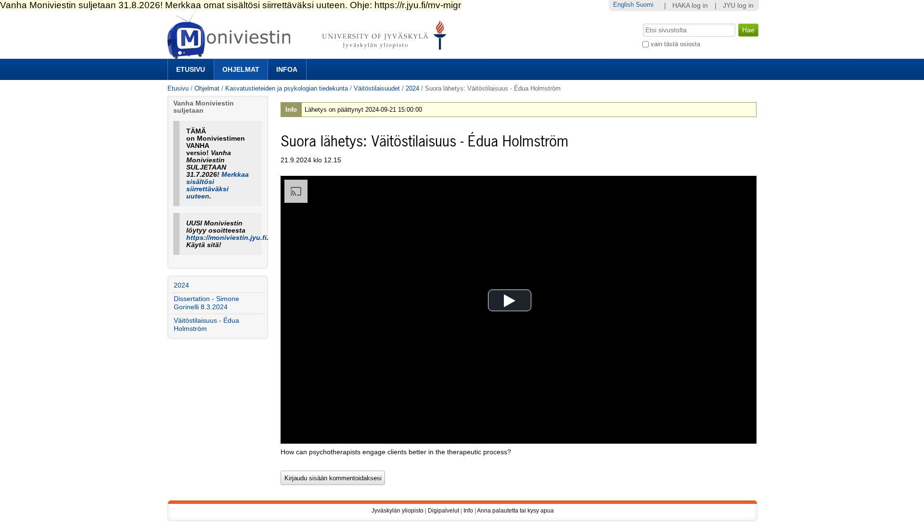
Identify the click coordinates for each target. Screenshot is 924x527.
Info (468, 510)
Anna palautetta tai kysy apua (515, 510)
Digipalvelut (443, 510)
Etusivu (190, 69)
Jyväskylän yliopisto (398, 510)
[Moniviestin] (309, 55)
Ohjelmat (240, 69)
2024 (412, 88)
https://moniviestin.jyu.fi (226, 237)
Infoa (286, 69)
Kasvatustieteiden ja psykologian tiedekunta (286, 88)
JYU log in (738, 5)
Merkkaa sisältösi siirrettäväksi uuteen (217, 185)
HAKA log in (690, 5)
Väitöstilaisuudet (377, 88)
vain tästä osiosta (675, 44)
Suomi (645, 4)
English (623, 4)
